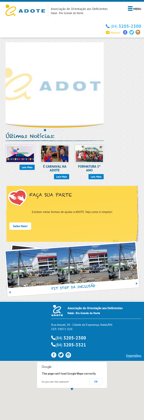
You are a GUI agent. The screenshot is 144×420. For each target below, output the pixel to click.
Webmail (115, 32)
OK (96, 381)
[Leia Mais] (20, 153)
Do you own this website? (55, 382)
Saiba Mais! (20, 226)
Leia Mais (27, 167)
